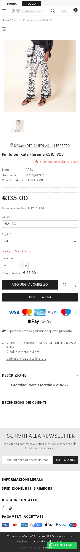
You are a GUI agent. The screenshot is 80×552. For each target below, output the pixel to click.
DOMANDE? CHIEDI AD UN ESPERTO (42, 146)
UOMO (32, 4)
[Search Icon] (53, 11)
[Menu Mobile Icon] (4, 11)
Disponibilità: (10, 175)
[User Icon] (64, 11)
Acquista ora (40, 297)
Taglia (7, 234)
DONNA (12, 4)
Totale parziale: (12, 273)
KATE (29, 169)
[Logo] (28, 11)
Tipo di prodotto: (13, 180)
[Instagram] (12, 508)
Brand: (6, 169)
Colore (7, 217)
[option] (40, 76)
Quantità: (8, 258)
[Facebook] (5, 508)
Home (5, 20)
